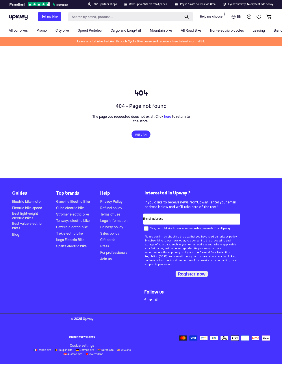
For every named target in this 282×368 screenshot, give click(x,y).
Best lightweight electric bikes (25, 216)
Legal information (114, 221)
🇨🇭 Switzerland (94, 354)
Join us (106, 259)
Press (104, 246)
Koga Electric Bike (70, 240)
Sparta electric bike (71, 246)
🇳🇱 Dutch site (105, 350)
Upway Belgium (17, 338)
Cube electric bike (70, 208)
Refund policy (111, 208)
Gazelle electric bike (72, 227)
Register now (192, 274)
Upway (88, 319)
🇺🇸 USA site (124, 350)
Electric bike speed (27, 208)
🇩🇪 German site (85, 350)
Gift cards (107, 240)
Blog (15, 235)
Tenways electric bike (73, 221)
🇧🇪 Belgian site (63, 350)
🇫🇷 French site (42, 350)
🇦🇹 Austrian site (72, 354)
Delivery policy (111, 227)
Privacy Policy (111, 202)
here (167, 117)
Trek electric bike (69, 234)
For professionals (113, 253)
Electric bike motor (27, 202)
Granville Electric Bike (73, 202)
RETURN (141, 134)
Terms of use (110, 214)
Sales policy (109, 234)
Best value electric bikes (27, 226)
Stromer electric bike (72, 214)
